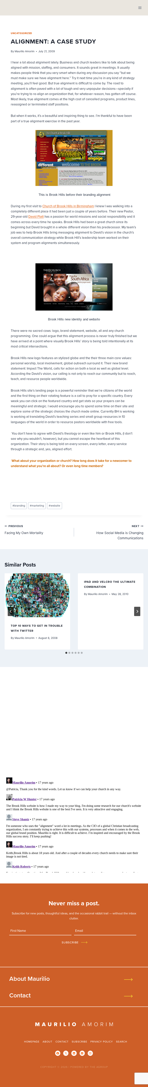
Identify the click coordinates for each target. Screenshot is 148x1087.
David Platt (36, 216)
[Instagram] (90, 1053)
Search (121, 1041)
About (47, 1041)
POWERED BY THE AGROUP (89, 1067)
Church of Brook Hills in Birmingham (68, 206)
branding (19, 505)
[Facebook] (57, 1053)
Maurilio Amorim (24, 51)
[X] (65, 1053)
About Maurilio (29, 978)
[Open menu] (139, 8)
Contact (20, 995)
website (54, 505)
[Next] (137, 611)
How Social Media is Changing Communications (119, 532)
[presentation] (37, 595)
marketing (37, 505)
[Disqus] (74, 723)
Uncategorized (21, 33)
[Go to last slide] (11, 611)
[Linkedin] (74, 1053)
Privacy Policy (101, 1041)
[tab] (66, 653)
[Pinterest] (82, 1053)
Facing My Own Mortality (24, 530)
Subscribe (79, 1041)
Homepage (32, 1041)
